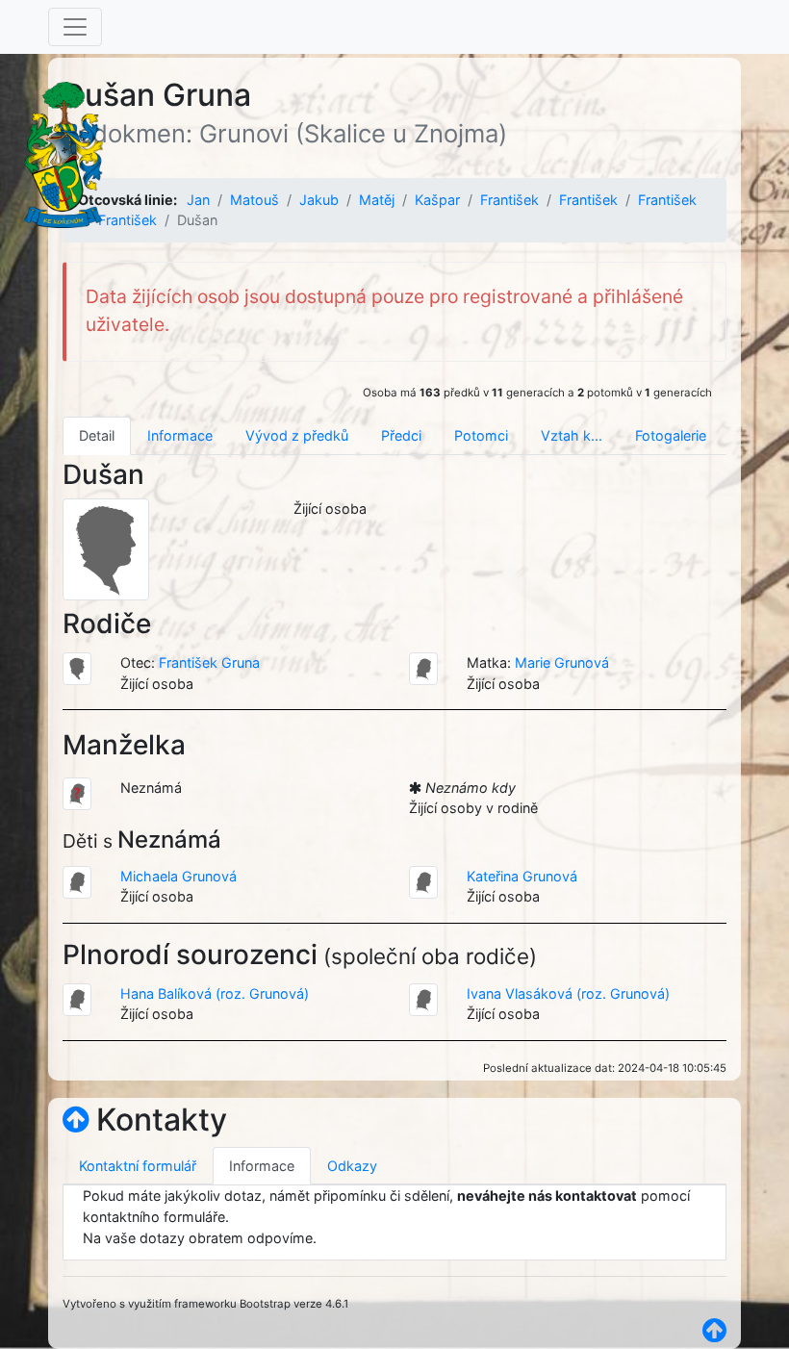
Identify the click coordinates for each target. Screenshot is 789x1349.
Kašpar (437, 199)
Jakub (319, 199)
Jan (198, 199)
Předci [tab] (401, 435)
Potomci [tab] (481, 435)
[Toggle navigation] (75, 27)
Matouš (254, 199)
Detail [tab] (97, 435)
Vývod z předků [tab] (296, 435)
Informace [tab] (180, 435)
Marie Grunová (562, 662)
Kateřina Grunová (522, 876)
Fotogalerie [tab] (670, 435)
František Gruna (209, 662)
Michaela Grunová (178, 876)
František (509, 199)
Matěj (376, 199)
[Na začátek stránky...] (76, 1119)
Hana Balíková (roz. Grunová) (214, 993)
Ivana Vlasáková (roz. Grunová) (568, 993)
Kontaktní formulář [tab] (137, 1166)
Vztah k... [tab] (571, 435)
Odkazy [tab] (352, 1166)
